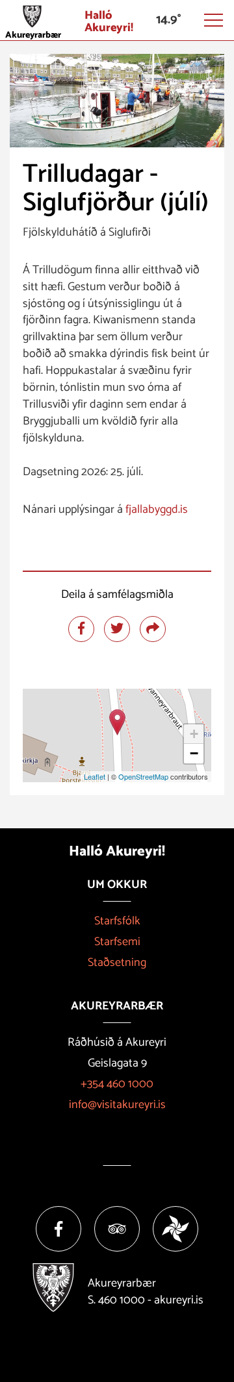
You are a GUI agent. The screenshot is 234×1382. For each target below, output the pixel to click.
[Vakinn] (175, 1229)
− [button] (194, 753)
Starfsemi (117, 942)
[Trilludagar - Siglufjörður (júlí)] (117, 722)
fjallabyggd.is (156, 509)
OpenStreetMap (143, 776)
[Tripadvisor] (117, 1229)
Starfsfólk (117, 921)
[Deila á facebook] (81, 629)
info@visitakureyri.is (117, 1105)
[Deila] (153, 629)
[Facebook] (58, 1229)
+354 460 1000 (117, 1084)
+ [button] (194, 734)
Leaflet (94, 776)
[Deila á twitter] (117, 629)
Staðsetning (117, 962)
